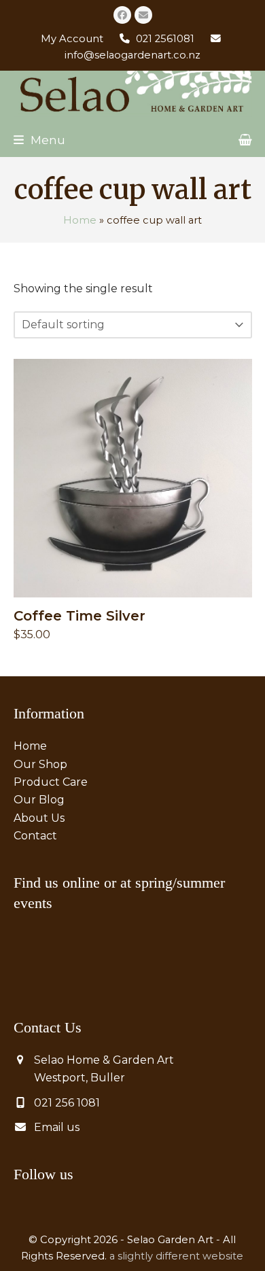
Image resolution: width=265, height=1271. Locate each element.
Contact (35, 835)
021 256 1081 (67, 1102)
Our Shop (40, 764)
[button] (39, 140)
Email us (57, 1127)
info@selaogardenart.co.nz (132, 55)
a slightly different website (176, 1256)
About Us (39, 818)
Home (79, 220)
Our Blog (39, 799)
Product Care (51, 782)
